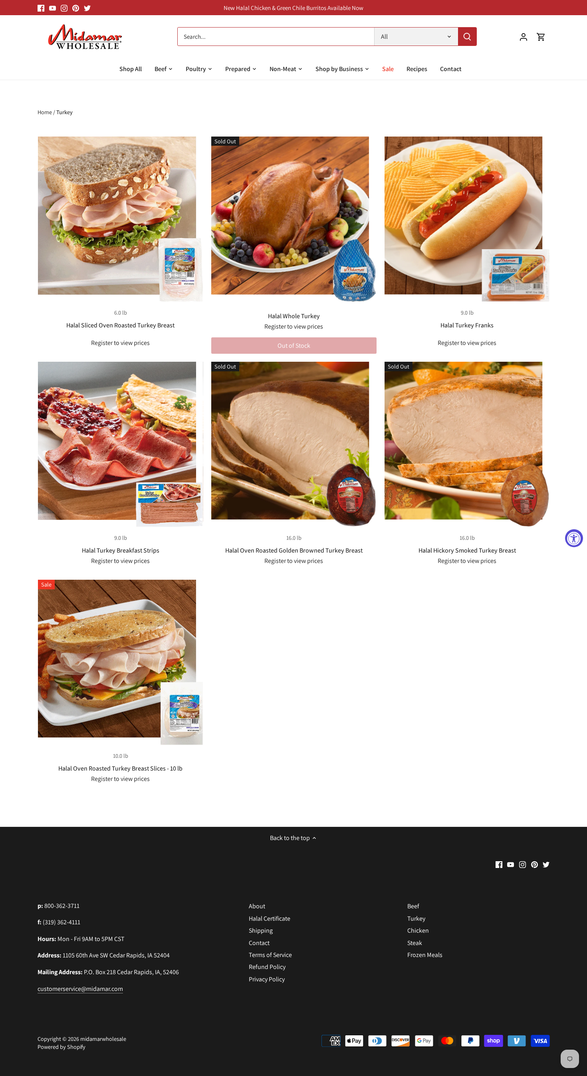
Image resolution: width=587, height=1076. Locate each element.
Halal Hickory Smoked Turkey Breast (467, 550)
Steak (414, 943)
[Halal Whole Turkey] (294, 219)
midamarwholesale (103, 1038)
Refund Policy (267, 967)
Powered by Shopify (61, 1046)
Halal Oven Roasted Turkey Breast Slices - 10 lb (120, 768)
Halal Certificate (269, 918)
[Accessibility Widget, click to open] (574, 538)
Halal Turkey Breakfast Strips (120, 550)
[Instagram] (64, 7)
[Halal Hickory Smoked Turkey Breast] (467, 444)
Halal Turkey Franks (467, 325)
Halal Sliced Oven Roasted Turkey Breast (120, 325)
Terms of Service (270, 955)
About (257, 906)
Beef (413, 906)
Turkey (416, 918)
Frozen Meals (424, 955)
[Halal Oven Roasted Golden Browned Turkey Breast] (294, 444)
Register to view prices (120, 343)
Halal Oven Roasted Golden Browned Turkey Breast (294, 550)
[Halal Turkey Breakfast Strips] (120, 444)
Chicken (418, 930)
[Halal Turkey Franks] (467, 219)
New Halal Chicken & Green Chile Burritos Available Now (293, 8)
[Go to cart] (541, 37)
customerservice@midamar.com (80, 989)
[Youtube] (52, 7)
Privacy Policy (267, 979)
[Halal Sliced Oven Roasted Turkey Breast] (120, 219)
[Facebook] (41, 7)
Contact (259, 943)
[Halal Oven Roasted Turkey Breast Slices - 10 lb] (120, 662)
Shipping (261, 930)
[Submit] (467, 37)
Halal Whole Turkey (294, 316)
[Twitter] (87, 7)
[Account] (523, 37)
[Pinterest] (75, 7)
